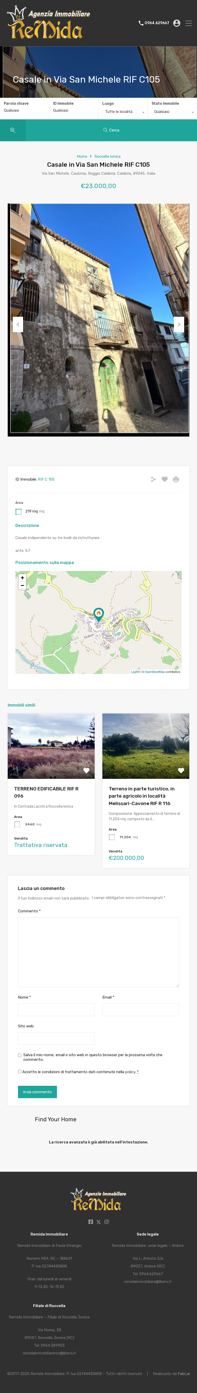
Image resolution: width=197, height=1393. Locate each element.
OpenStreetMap (155, 671)
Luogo (108, 103)
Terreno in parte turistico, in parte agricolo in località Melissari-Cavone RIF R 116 (142, 796)
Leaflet (135, 671)
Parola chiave (16, 104)
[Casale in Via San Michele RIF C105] (98, 615)
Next (179, 324)
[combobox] (122, 113)
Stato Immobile (165, 103)
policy (130, 1072)
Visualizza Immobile (51, 766)
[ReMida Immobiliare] (49, 40)
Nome (24, 997)
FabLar (184, 1373)
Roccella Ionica (107, 156)
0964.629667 (157, 23)
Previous (18, 324)
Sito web (26, 1026)
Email (108, 997)
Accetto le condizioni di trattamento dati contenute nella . (80, 1072)
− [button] (22, 585)
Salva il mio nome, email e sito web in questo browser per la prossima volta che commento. (92, 1057)
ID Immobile (63, 104)
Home (82, 156)
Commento (29, 911)
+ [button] (22, 578)
